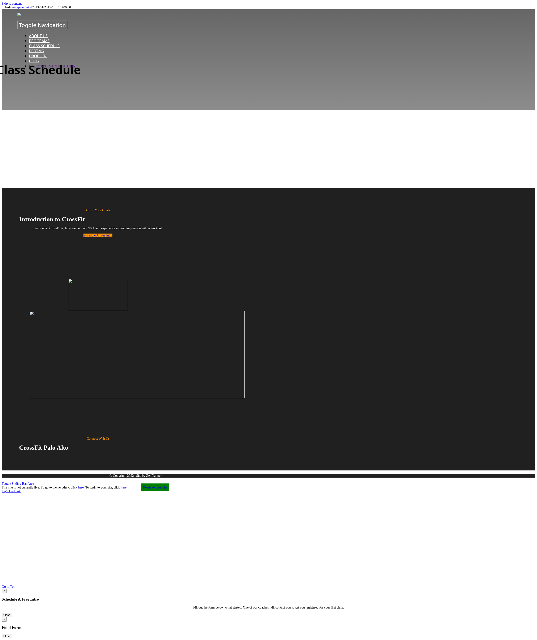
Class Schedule (44, 45)
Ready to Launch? (155, 487)
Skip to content (12, 3)
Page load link (11, 491)
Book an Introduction (52, 65)
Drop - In (38, 55)
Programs (39, 40)
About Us (38, 35)
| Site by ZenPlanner (148, 475)
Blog (34, 60)
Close (6, 614)
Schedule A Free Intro (97, 235)
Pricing (36, 50)
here (81, 487)
